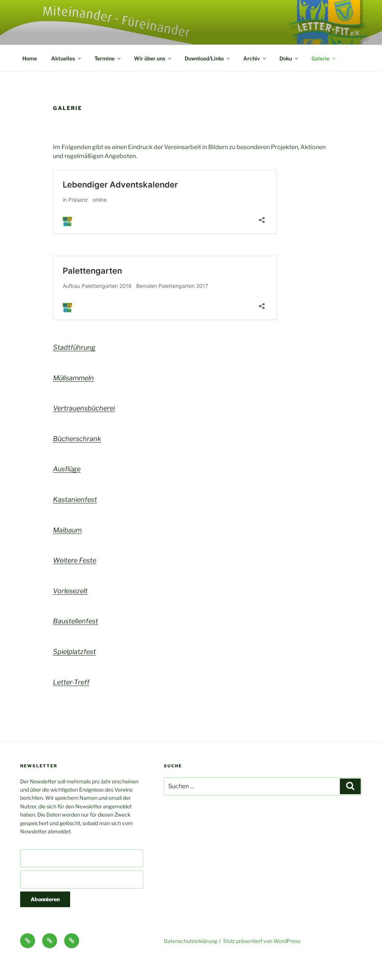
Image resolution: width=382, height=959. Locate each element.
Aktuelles (63, 58)
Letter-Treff (71, 682)
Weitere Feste (74, 560)
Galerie (320, 58)
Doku (285, 58)
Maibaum (67, 530)
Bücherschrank (77, 439)
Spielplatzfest (74, 651)
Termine (104, 58)
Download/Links (204, 58)
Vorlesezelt (70, 591)
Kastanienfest (75, 499)
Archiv (251, 58)
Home (29, 58)
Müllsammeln (73, 378)
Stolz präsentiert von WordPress (261, 941)
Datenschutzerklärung (190, 941)
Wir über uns (149, 58)
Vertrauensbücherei (84, 408)
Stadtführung (74, 347)
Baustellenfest (75, 621)
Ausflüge (67, 469)
